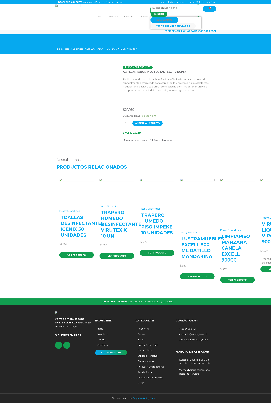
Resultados (164, 20)
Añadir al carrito (147, 123)
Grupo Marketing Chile (144, 398)
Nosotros (128, 16)
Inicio (99, 16)
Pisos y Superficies (73, 49)
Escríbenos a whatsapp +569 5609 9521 (190, 31)
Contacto (143, 16)
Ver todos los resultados (173, 26)
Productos (113, 16)
